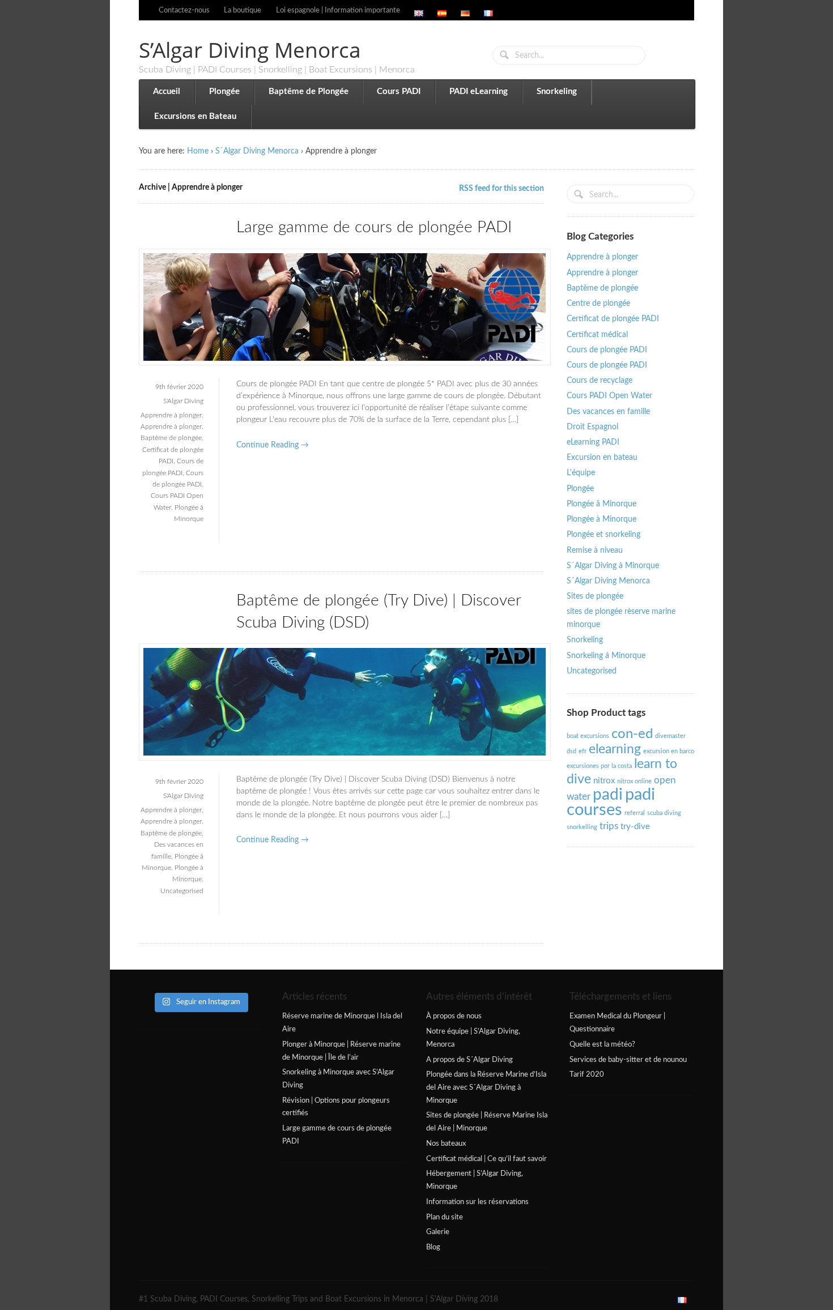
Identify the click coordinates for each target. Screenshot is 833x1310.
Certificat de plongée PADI (613, 319)
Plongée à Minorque (601, 519)
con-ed (632, 734)
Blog (433, 1247)
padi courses (611, 802)
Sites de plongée (595, 596)
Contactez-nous (184, 10)
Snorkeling (557, 91)
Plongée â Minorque (601, 504)
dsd (571, 751)
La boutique (242, 10)
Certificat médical (597, 335)
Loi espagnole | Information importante (338, 10)
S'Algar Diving (183, 401)
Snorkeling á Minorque (606, 656)
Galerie (437, 1231)
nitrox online (634, 781)
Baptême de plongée (171, 437)
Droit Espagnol (592, 427)
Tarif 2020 (587, 1074)
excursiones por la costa (599, 766)
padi (608, 795)
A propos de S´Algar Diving (469, 1059)
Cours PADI (398, 91)
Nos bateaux (446, 1143)
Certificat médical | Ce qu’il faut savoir (486, 1158)
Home (198, 151)
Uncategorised (181, 890)
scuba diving (664, 813)
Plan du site (444, 1217)
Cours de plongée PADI (607, 350)
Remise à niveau (595, 550)
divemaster (670, 736)
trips (609, 826)
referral (634, 813)
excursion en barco (668, 751)
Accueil (166, 91)
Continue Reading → (272, 445)
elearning (615, 749)
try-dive (635, 826)
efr (582, 751)
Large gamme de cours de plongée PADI (374, 227)
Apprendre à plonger (171, 415)
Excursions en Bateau (195, 116)
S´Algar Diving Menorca (257, 151)
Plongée (224, 91)
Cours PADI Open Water (609, 396)
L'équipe (581, 473)
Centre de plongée (598, 304)
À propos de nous (454, 1016)
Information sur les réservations (477, 1201)
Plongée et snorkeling (603, 535)
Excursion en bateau (602, 458)
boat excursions (588, 736)
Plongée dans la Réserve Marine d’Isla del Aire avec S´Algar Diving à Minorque (486, 1087)
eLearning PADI (593, 442)
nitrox (604, 780)
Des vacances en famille (608, 412)
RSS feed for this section (501, 189)
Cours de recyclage (599, 381)
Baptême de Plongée (308, 91)
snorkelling (582, 827)
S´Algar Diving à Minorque (613, 566)
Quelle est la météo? (602, 1044)
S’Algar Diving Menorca (250, 49)
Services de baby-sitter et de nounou (628, 1059)
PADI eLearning (478, 91)
